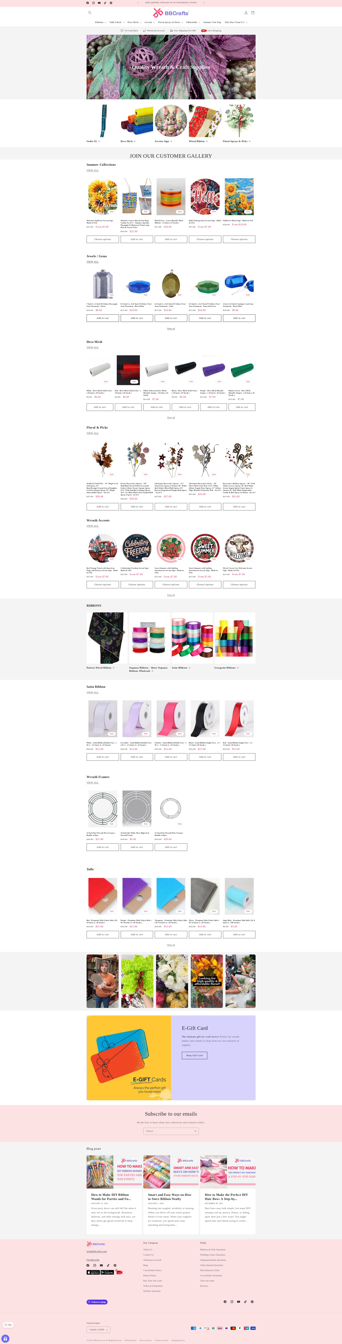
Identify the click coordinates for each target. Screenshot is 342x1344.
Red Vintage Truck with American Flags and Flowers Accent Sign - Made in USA (102, 570)
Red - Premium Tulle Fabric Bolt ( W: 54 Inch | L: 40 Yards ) (102, 921)
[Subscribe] (195, 1131)
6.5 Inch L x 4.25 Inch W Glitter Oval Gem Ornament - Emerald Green (204, 305)
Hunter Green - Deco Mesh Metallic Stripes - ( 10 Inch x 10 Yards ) (242, 393)
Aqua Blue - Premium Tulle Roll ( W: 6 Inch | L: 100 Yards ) (239, 921)
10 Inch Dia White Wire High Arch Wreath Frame (135, 834)
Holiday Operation (152, 1291)
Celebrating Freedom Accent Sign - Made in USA (135, 569)
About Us (147, 1249)
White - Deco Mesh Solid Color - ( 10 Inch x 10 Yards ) (100, 392)
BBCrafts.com (99, 1340)
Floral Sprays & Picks (235, 141)
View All (93, 170)
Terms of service (161, 1340)
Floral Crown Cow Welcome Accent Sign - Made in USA (237, 569)
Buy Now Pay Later (152, 1281)
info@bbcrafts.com (97, 1251)
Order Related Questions (211, 1265)
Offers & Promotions (153, 1286)
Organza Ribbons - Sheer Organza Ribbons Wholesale (148, 669)
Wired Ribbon (197, 141)
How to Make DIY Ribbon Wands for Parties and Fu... (111, 1197)
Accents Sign (162, 141)
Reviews (204, 1286)
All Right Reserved (114, 1340)
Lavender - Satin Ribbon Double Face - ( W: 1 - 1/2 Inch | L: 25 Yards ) (137, 744)
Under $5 (92, 141)
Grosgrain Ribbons (225, 667)
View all (171, 329)
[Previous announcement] (138, 3)
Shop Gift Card (194, 1055)
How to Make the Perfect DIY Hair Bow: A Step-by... (226, 1197)
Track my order (207, 1281)
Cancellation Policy (152, 1270)
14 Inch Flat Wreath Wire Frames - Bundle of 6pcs (101, 834)
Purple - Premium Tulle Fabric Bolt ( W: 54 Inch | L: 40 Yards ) (136, 921)
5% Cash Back (131, 31)
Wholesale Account (156, 31)
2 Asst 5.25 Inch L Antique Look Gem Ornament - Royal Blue (238, 305)
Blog (145, 1265)
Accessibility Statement (211, 1275)
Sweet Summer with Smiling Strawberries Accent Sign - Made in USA (169, 570)
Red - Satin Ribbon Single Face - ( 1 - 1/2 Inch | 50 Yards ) (238, 744)
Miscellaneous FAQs (209, 1270)
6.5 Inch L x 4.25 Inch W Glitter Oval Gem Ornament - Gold (170, 305)
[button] (90, 12)
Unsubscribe (93, 1259)
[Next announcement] (204, 3)
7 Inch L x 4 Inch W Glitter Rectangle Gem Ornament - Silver (102, 305)
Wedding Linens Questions (212, 1255)
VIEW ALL (93, 261)
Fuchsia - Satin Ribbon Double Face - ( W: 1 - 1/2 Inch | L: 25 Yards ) (170, 744)
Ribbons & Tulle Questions (213, 1249)
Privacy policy (146, 1340)
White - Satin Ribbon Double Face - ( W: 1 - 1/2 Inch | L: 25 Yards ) (102, 744)
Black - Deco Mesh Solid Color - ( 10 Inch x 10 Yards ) (185, 392)
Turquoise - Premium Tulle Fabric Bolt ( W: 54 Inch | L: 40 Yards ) (171, 921)
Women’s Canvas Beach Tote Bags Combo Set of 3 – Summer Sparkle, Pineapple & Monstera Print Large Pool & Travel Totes (135, 224)
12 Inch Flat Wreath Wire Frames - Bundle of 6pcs (169, 834)
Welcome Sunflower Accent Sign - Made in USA (100, 222)
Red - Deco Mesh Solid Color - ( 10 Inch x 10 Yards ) (128, 392)
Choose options (102, 239)
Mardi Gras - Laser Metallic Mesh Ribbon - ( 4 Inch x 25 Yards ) (169, 222)
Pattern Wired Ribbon (99, 667)
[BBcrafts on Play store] (107, 1274)
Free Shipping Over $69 (185, 31)
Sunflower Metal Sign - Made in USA (238, 221)
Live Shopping (214, 31)
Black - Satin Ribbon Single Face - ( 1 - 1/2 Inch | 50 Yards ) (205, 744)
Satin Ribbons (179, 667)
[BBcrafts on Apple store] (93, 1274)
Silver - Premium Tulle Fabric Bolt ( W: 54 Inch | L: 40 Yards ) (204, 921)
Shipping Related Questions (213, 1260)
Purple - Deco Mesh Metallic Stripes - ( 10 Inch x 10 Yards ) (212, 392)
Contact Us (148, 1255)
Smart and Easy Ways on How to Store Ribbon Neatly (170, 1197)
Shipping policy (178, 1340)
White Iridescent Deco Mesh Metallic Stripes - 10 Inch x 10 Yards (155, 393)
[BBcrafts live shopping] (119, 1274)
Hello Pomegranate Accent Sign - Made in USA (205, 222)
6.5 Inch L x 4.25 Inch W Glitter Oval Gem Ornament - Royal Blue (136, 305)
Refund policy (131, 1340)
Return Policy (149, 1275)
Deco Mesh (127, 141)
